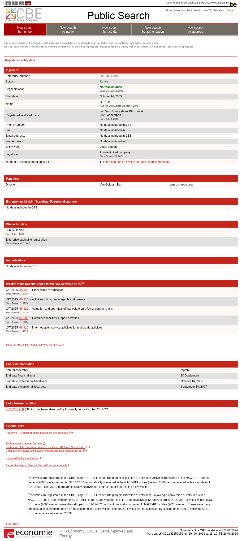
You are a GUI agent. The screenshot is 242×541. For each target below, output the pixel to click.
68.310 (23, 327)
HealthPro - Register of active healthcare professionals (37, 432)
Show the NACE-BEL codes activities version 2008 (35, 344)
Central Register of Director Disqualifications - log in (35, 465)
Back (16, 523)
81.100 (23, 318)
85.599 (23, 290)
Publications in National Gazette (24, 443)
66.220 (23, 299)
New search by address (195, 29)
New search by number (25, 29)
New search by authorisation (153, 29)
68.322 (23, 308)
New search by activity (110, 29)
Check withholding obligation (22, 458)
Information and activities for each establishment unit (136, 162)
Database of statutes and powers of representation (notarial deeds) (44, 450)
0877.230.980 (15, 409)
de (21, 3)
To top (7, 523)
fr (15, 3)
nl (8, 3)
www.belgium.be (220, 2)
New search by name (68, 29)
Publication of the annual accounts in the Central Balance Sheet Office (45, 447)
